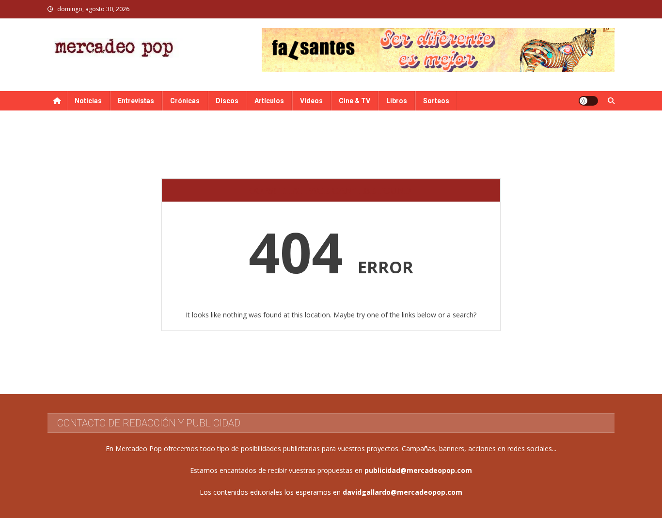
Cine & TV (354, 101)
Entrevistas (136, 101)
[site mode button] (588, 101)
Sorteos (436, 101)
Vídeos (311, 101)
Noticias (88, 101)
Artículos (269, 101)
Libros (396, 101)
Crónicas (185, 101)
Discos (227, 101)
